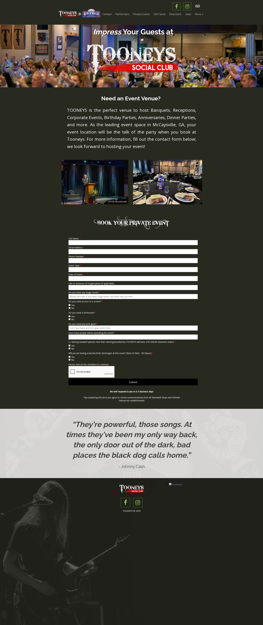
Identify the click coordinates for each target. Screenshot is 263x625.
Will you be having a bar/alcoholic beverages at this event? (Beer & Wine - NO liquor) (110, 353)
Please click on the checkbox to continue (89, 364)
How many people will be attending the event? (92, 332)
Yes (73, 305)
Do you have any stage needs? (84, 292)
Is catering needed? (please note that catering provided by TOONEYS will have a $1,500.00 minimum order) (121, 341)
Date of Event (76, 274)
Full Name (74, 238)
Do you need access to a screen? (85, 301)
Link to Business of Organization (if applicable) (91, 283)
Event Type (74, 265)
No (72, 308)
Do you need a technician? (82, 312)
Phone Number (76, 256)
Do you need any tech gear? (83, 323)
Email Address (76, 247)
